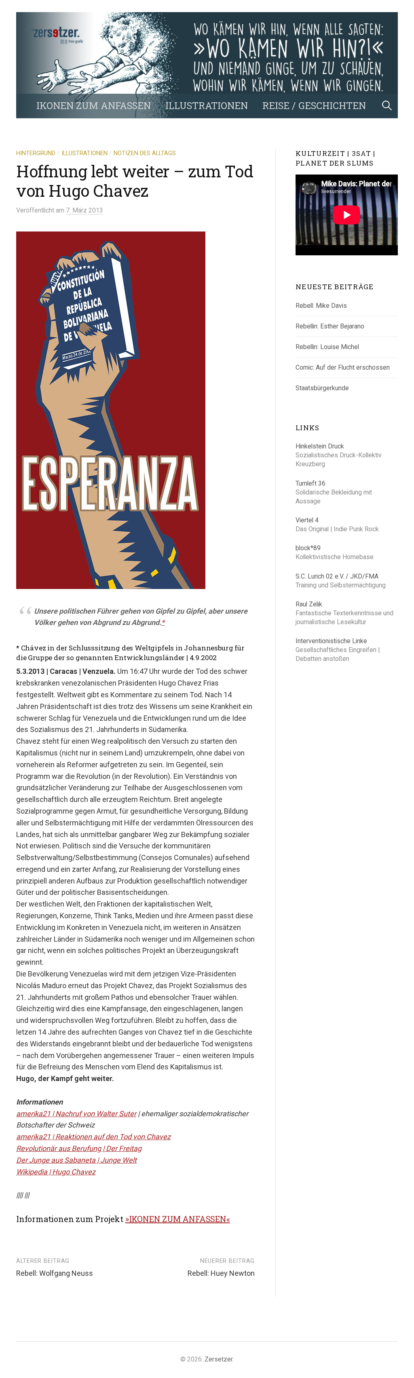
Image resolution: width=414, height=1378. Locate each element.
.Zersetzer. (218, 1359)
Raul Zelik (309, 604)
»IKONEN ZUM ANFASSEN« (177, 1219)
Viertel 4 (307, 520)
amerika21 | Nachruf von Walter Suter (76, 1113)
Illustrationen (206, 105)
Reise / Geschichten (314, 105)
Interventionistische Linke (331, 641)
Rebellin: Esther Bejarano (330, 326)
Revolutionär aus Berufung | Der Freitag (79, 1148)
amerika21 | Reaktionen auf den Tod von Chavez (93, 1136)
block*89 (308, 548)
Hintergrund (35, 153)
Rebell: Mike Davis (321, 305)
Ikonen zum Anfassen (93, 105)
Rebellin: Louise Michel (327, 347)
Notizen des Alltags (145, 153)
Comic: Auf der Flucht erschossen (343, 367)
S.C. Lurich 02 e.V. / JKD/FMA (337, 576)
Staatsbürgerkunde (322, 388)
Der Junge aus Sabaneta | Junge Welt (76, 1160)
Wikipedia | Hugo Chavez (55, 1172)
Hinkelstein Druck (320, 446)
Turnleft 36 (310, 483)
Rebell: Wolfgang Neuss (54, 1273)
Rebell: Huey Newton (221, 1273)
